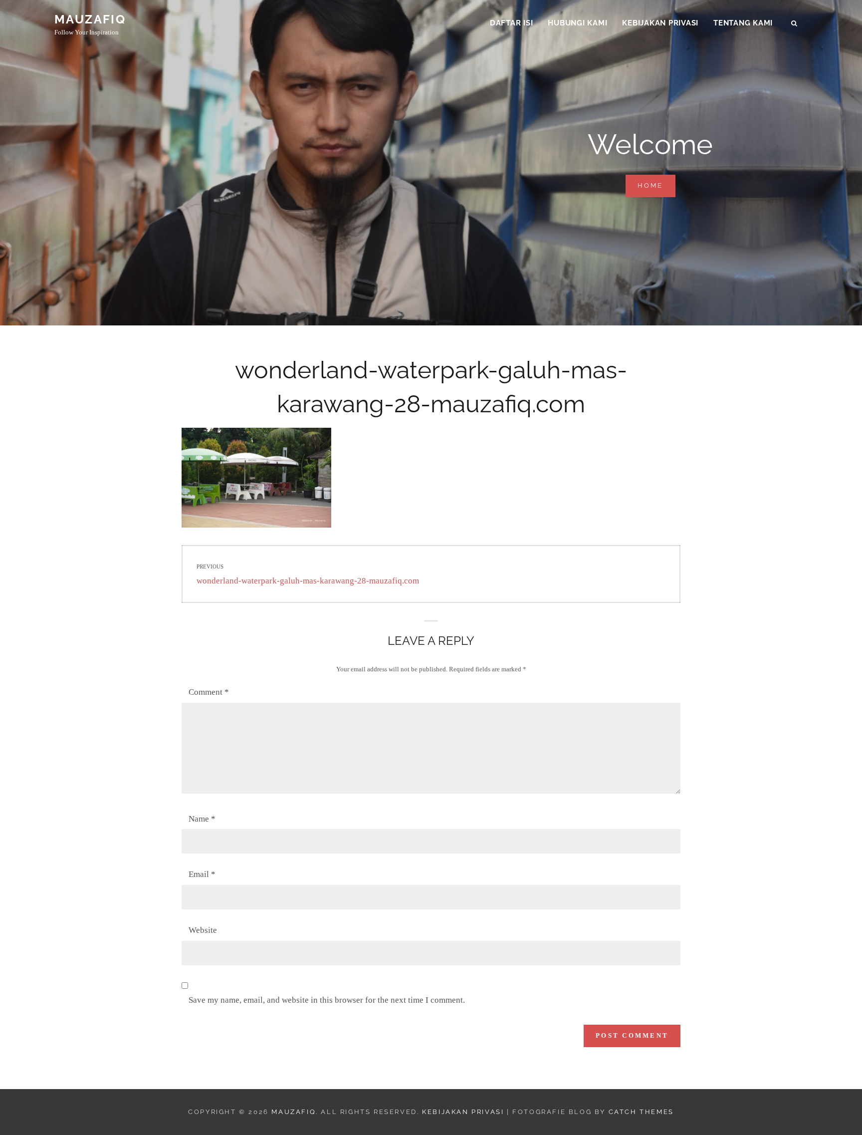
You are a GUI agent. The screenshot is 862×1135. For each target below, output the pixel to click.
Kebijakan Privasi (660, 22)
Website (203, 930)
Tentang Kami (743, 22)
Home (656, 185)
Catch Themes (641, 1112)
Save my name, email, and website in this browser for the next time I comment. (327, 1000)
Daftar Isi (511, 22)
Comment (209, 692)
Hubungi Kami (577, 22)
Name (202, 819)
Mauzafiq (90, 19)
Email (202, 874)
